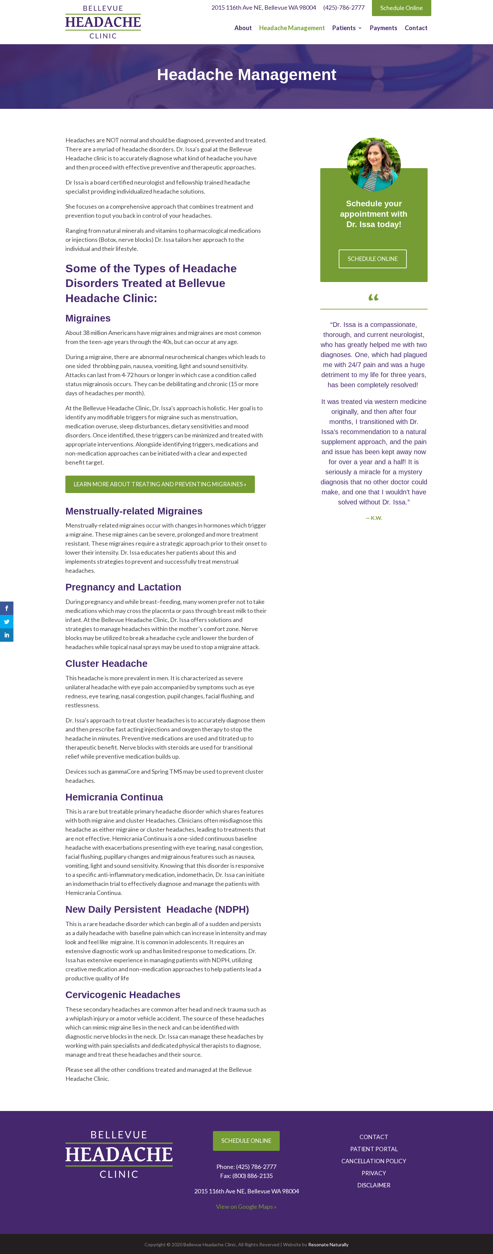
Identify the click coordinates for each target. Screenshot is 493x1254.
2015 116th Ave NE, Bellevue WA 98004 (263, 8)
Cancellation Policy (373, 1161)
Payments (383, 28)
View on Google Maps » (246, 1206)
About (243, 28)
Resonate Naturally (328, 1244)
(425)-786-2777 (344, 8)
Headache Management (292, 28)
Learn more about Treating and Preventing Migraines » (160, 484)
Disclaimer (374, 1185)
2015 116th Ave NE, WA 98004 (246, 1191)
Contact (416, 28)
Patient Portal (374, 1149)
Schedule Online (246, 1140)
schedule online (373, 258)
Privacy (374, 1173)
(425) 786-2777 (256, 1166)
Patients (344, 28)
